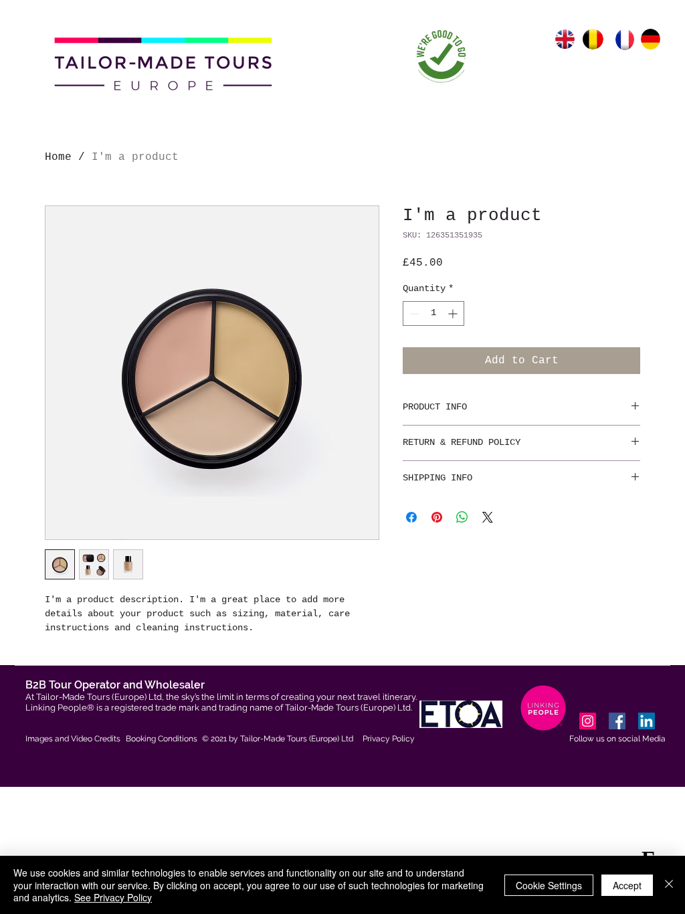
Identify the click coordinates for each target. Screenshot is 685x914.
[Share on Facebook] (411, 517)
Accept (627, 885)
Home (58, 157)
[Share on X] (488, 517)
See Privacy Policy (113, 897)
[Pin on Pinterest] (437, 517)
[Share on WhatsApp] (462, 517)
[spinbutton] (433, 313)
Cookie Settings (549, 885)
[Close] (669, 884)
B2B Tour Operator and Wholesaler (115, 684)
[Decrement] (413, 313)
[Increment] (454, 313)
